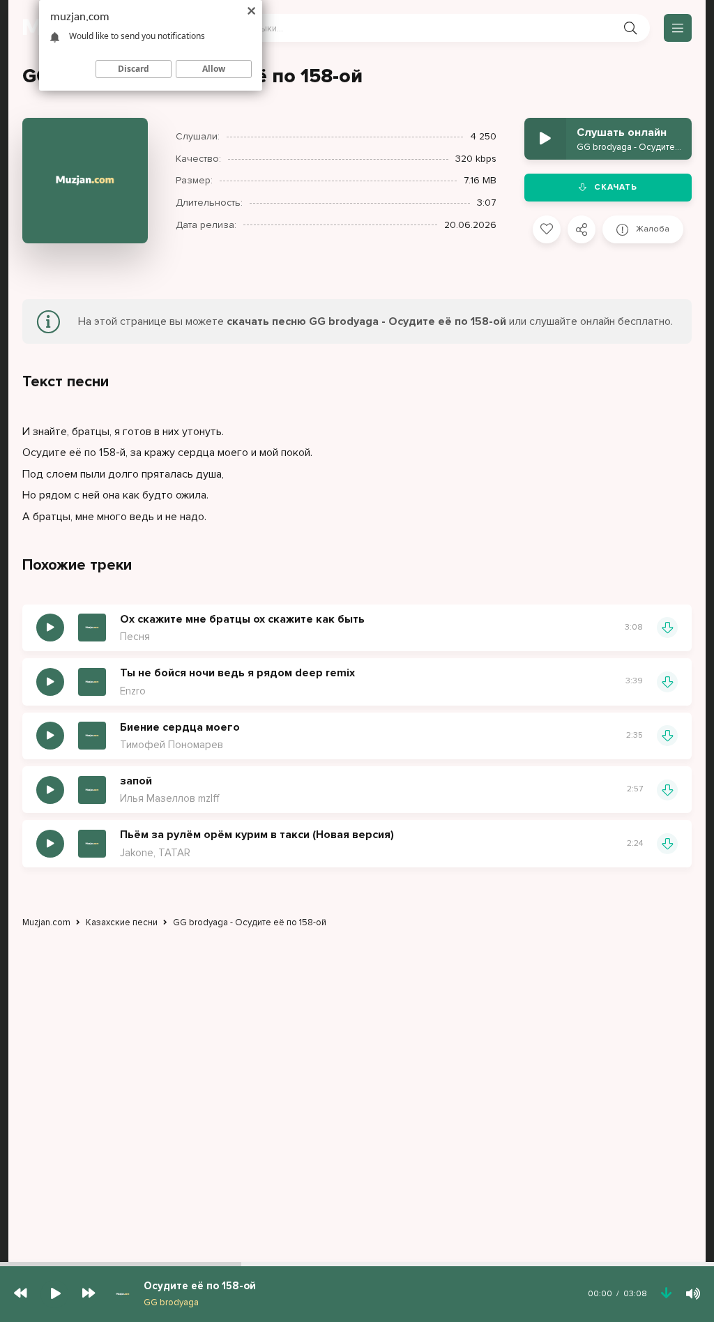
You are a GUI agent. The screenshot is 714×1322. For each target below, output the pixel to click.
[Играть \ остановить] (50, 627)
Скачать (615, 187)
